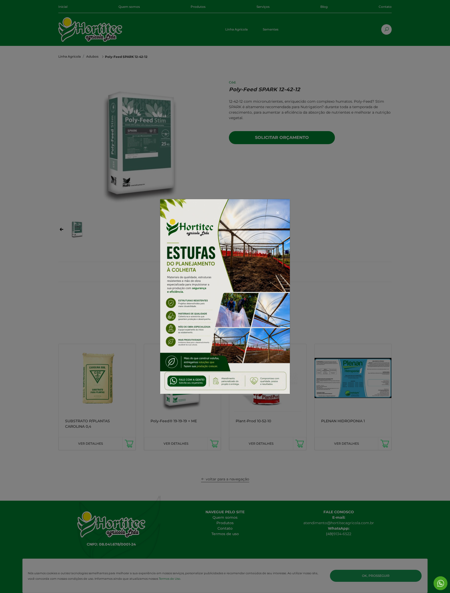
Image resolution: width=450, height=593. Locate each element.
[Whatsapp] (440, 583)
